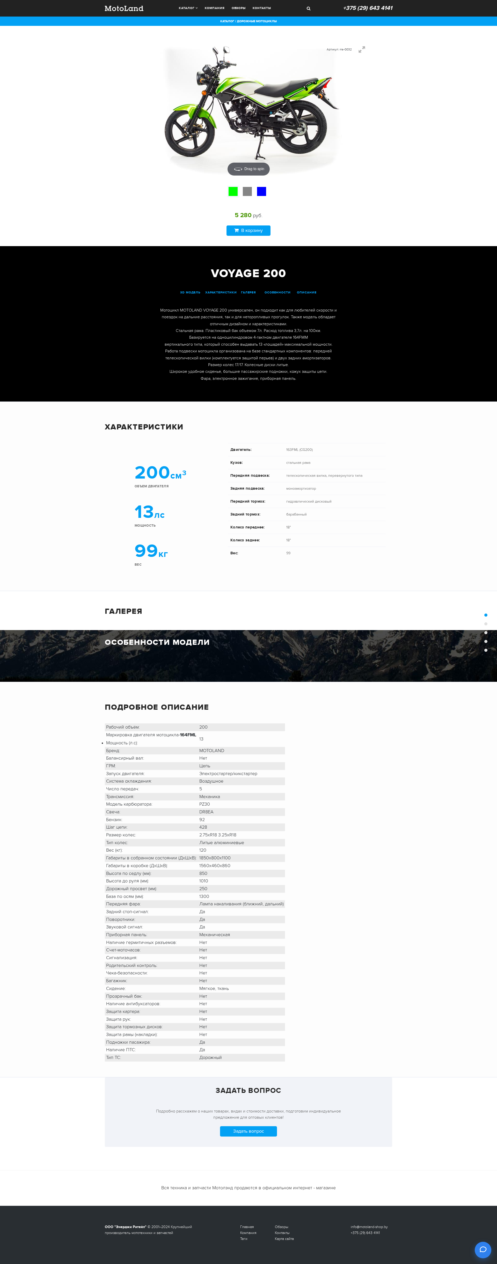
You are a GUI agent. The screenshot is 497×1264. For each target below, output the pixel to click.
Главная (247, 1227)
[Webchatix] (483, 1250)
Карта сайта (284, 1239)
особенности (278, 292)
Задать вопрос (248, 1131)
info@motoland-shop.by (369, 1227)
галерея (248, 292)
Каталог (186, 8)
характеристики (221, 292)
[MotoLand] (124, 8)
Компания (214, 8)
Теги (243, 1239)
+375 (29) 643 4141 (367, 8)
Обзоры (239, 8)
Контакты (262, 8)
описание (306, 292)
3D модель (190, 292)
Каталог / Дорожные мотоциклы (248, 21)
